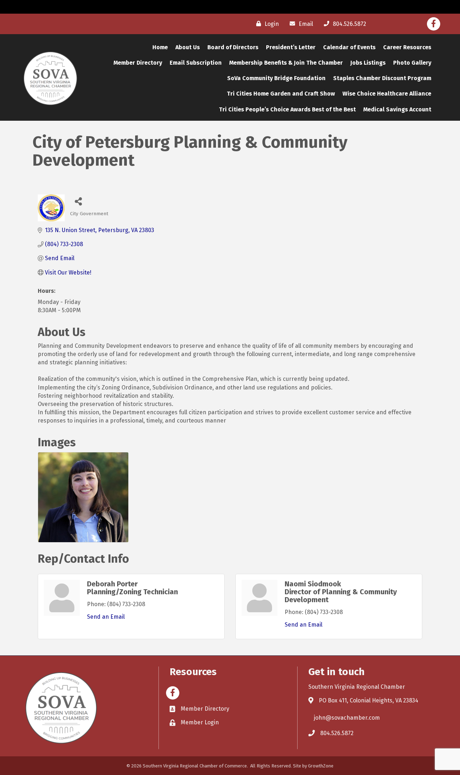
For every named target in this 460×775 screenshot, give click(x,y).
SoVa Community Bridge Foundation (276, 78)
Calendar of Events (349, 47)
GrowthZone (321, 766)
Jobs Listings (368, 62)
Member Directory (138, 62)
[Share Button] (78, 201)
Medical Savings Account (397, 109)
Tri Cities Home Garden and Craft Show (281, 93)
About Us (187, 47)
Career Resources (407, 47)
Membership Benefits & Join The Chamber (286, 62)
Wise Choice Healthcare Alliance (386, 93)
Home (160, 47)
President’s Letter (291, 47)
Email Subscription (196, 62)
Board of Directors (232, 47)
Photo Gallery (412, 62)
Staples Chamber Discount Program (382, 78)
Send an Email (106, 616)
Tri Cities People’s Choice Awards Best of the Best (287, 109)
